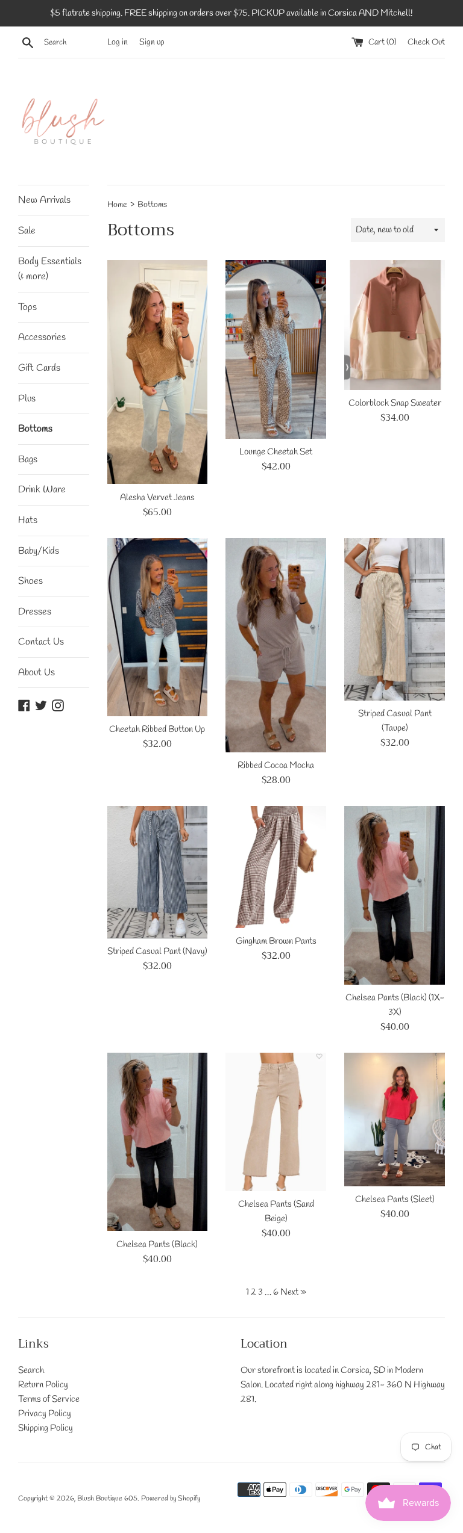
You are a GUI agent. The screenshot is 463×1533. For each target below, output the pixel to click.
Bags (27, 459)
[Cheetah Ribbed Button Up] (157, 627)
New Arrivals (44, 200)
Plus (27, 398)
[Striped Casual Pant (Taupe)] (394, 619)
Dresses (34, 611)
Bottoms (35, 429)
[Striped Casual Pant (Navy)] (157, 872)
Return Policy (43, 1385)
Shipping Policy (45, 1428)
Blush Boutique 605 (107, 1499)
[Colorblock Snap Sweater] (394, 324)
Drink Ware (42, 489)
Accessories (42, 337)
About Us (36, 672)
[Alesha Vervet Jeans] (157, 372)
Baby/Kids (38, 551)
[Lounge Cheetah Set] (275, 349)
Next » (293, 1292)
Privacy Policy (44, 1414)
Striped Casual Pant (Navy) (157, 952)
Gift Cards (39, 368)
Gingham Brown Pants (276, 941)
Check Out (426, 42)
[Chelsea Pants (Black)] (157, 1142)
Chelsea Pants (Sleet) (395, 1200)
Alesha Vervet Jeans (157, 498)
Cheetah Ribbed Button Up (157, 729)
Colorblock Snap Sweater (394, 403)
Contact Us (41, 642)
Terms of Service (49, 1399)
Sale (27, 231)
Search (31, 1370)
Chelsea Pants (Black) (157, 1245)
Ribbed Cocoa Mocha (276, 766)
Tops (27, 307)
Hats (27, 520)
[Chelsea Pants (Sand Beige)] (275, 1122)
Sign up (152, 42)
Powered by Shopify (170, 1499)
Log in (117, 42)
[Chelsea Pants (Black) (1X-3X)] (394, 895)
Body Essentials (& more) (49, 269)
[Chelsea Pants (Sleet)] (394, 1119)
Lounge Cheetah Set (275, 452)
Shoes (30, 581)
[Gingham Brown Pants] (275, 867)
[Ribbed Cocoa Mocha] (275, 645)
